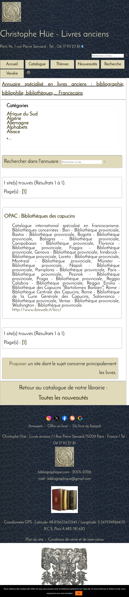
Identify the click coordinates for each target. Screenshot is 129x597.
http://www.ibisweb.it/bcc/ (37, 310)
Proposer (18, 363)
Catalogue (37, 64)
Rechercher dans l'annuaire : (33, 161)
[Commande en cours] (37, 73)
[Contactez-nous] (82, 47)
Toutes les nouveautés (63, 398)
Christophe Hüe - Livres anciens (54, 34)
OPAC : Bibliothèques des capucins (39, 216)
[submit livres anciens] (127, 56)
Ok (79, 593)
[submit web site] (105, 162)
